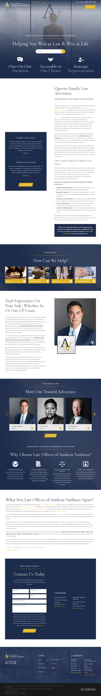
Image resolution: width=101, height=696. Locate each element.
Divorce (53, 663)
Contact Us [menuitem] (79, 7)
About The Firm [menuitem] (55, 7)
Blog (43, 2)
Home (40, 659)
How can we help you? (19, 605)
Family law (57, 117)
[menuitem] (7, 693)
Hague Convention (61, 511)
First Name (16, 590)
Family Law (41, 663)
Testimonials (36, 2)
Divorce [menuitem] (72, 7)
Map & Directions (59, 606)
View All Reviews (26, 184)
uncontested (52, 504)
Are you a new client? (19, 600)
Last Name (34, 590)
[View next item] (94, 414)
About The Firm (56, 659)
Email (32, 595)
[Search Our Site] (63, 51)
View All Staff (50, 435)
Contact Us (41, 672)
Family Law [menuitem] (64, 7)
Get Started (90, 7)
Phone (15, 595)
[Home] (17, 5)
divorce (42, 504)
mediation (62, 514)
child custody (23, 507)
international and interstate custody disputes (33, 509)
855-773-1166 (90, 2)
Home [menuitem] (47, 7)
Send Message (29, 630)
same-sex (32, 507)
